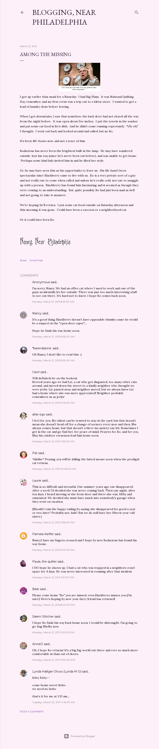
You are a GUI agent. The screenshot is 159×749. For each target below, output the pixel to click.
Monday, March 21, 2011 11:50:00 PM (53, 659)
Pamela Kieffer (43, 534)
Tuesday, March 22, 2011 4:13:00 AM (53, 702)
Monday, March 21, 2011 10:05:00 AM (54, 468)
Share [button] (23, 260)
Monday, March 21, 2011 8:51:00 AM (53, 301)
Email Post (36, 260)
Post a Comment (32, 711)
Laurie (36, 480)
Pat (34, 453)
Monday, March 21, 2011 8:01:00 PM (53, 604)
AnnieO (37, 644)
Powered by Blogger (83, 736)
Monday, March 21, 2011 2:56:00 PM (53, 522)
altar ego (38, 414)
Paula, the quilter (44, 561)
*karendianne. (42, 348)
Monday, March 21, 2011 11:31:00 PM (53, 632)
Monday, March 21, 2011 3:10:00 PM (53, 549)
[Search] (136, 11)
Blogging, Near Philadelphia (64, 17)
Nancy (37, 313)
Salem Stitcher (43, 616)
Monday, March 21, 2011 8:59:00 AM (53, 360)
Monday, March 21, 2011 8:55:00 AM (53, 336)
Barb (35, 589)
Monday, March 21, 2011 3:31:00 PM (53, 577)
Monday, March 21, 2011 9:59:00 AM (53, 441)
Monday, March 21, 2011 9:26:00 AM (53, 402)
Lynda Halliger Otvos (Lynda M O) (56, 671)
